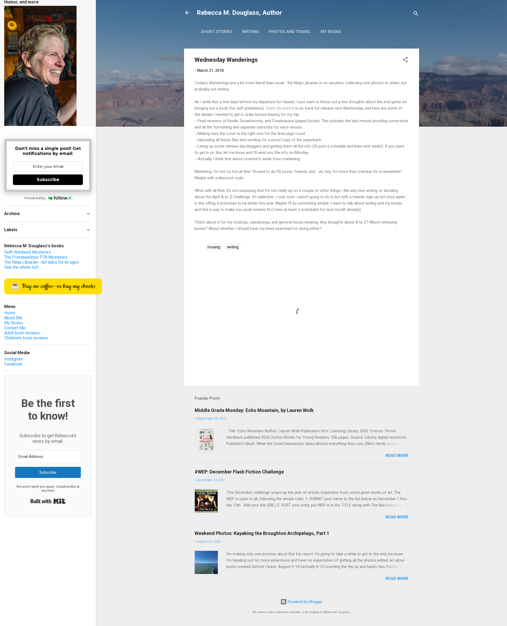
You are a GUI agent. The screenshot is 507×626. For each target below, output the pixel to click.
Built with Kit (47, 501)
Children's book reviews (26, 337)
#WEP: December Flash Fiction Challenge (239, 472)
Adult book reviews (22, 332)
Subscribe (48, 179)
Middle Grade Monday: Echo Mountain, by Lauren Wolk (254, 410)
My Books (331, 31)
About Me (13, 317)
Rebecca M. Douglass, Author (239, 12)
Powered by (35, 198)
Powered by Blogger (304, 601)
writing (232, 247)
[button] (405, 60)
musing (214, 247)
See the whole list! (21, 267)
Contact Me (14, 327)
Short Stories (217, 31)
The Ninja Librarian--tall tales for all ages (41, 262)
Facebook (13, 364)
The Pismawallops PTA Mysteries (35, 257)
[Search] (416, 14)
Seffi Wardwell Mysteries (27, 252)
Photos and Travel (290, 31)
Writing (250, 31)
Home (9, 312)
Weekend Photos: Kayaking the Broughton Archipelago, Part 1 (262, 533)
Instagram (13, 359)
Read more (397, 455)
